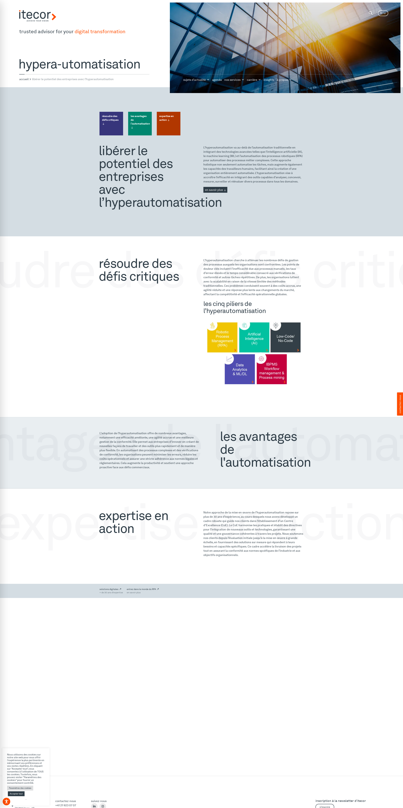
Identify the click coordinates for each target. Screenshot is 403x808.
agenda (217, 79)
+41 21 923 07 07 (65, 805)
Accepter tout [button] (16, 794)
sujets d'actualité (194, 79)
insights (269, 79)
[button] (383, 13)
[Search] (371, 13)
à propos (282, 79)
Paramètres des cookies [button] (20, 788)
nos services (232, 79)
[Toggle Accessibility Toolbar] (6, 801)
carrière (252, 79)
